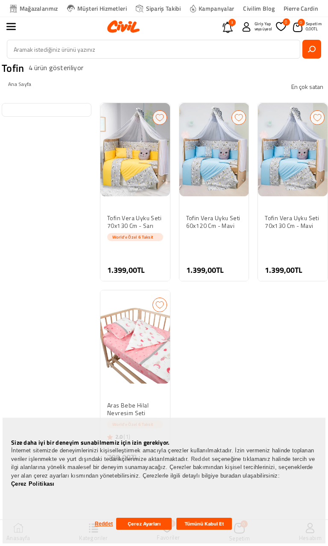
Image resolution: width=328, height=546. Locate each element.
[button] (15, 26)
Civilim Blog (259, 8)
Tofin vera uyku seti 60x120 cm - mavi (213, 222)
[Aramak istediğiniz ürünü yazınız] (311, 49)
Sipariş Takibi (163, 8)
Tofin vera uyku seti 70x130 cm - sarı (134, 222)
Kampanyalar (216, 8)
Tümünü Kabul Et (204, 524)
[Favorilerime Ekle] (159, 117)
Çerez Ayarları (144, 524)
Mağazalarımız (39, 8)
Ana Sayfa (20, 84)
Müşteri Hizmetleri (102, 8)
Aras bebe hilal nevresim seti (128, 409)
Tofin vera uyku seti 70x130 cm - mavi (292, 222)
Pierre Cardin (301, 8)
